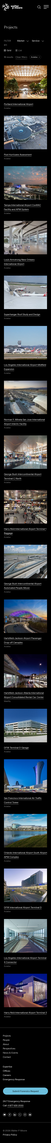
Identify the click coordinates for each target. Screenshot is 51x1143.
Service (36, 40)
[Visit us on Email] (30, 1114)
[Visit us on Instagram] (25, 1114)
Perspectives (9, 1048)
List (20, 50)
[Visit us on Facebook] (9, 1114)
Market (20, 40)
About (6, 1044)
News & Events (10, 1052)
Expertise (7, 1066)
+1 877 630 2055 (15, 1105)
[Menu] (46, 7)
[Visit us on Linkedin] (14, 1114)
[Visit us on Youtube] (4, 1114)
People (6, 1040)
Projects (7, 1035)
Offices (6, 1071)
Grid (9, 50)
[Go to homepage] (12, 7)
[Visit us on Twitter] (20, 1114)
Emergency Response (14, 1079)
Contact (7, 1057)
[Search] (39, 7)
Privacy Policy (10, 1134)
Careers (7, 1075)
